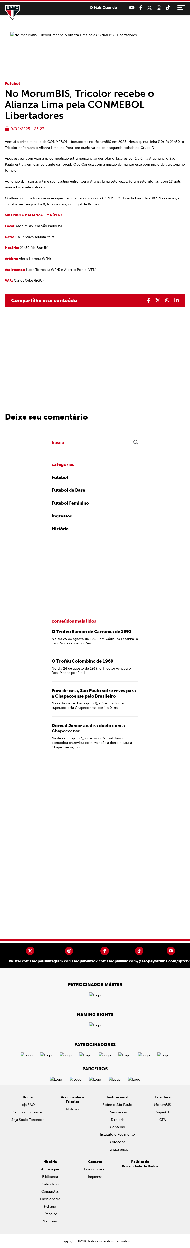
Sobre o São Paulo (117, 1105)
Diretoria (117, 1120)
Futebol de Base (68, 490)
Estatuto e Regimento (117, 1134)
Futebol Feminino (70, 503)
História (60, 529)
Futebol (12, 83)
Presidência (118, 1112)
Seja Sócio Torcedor (27, 1120)
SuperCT (162, 1112)
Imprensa (95, 1177)
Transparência (117, 1149)
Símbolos (50, 1214)
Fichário (50, 1206)
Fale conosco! (95, 1169)
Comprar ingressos (27, 1112)
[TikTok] (168, 7)
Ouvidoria (117, 1142)
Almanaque (50, 1169)
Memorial (50, 1221)
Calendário (50, 1184)
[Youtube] (131, 7)
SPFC (12, 12)
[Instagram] (159, 7)
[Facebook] (140, 7)
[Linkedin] (176, 300)
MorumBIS (162, 1105)
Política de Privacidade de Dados (140, 1164)
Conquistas (50, 1191)
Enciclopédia (50, 1199)
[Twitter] (149, 7)
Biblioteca (50, 1177)
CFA (162, 1120)
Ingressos (62, 516)
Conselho (117, 1127)
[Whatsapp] (167, 300)
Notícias (72, 1109)
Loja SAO (27, 1105)
